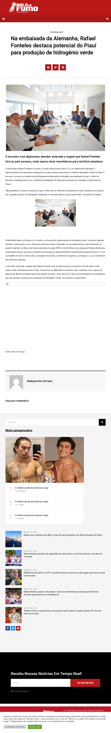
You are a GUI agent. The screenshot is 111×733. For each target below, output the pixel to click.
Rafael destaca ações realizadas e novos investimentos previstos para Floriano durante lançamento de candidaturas (61, 593)
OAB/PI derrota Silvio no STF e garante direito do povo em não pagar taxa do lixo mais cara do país (64, 574)
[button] (3, 18)
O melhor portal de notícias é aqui (31, 488)
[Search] (102, 422)
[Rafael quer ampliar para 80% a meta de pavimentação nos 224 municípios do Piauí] (13, 538)
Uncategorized (56, 32)
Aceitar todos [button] (35, 727)
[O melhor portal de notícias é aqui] (44, 459)
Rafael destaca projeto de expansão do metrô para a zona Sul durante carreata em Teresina (63, 555)
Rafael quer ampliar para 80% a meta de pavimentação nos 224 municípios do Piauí (63, 535)
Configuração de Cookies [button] (15, 727)
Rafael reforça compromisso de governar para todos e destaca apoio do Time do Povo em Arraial (62, 612)
